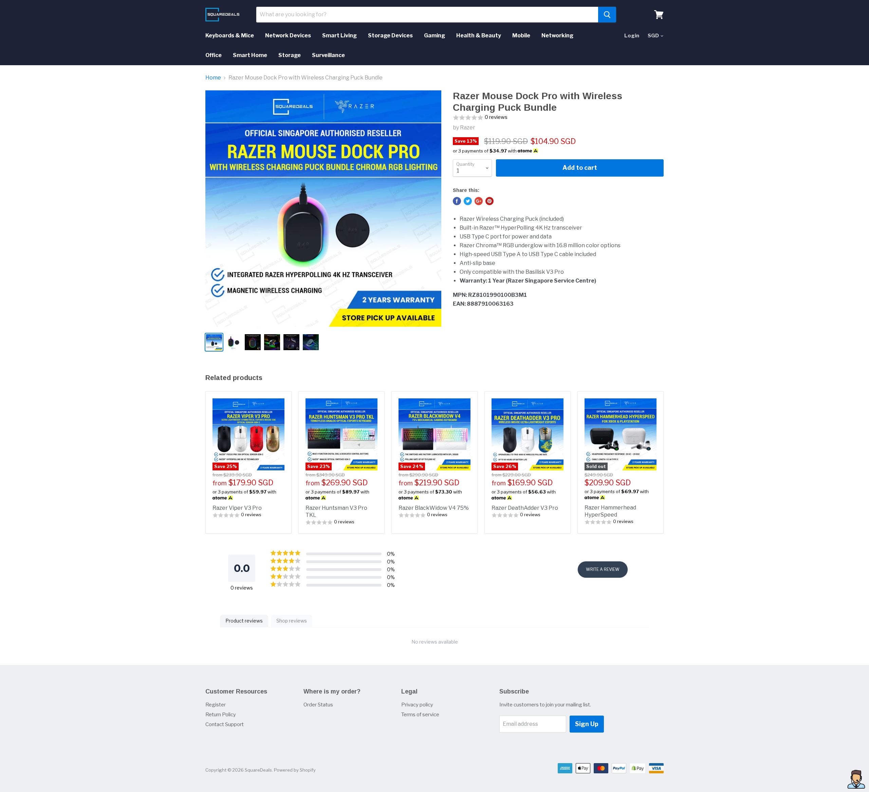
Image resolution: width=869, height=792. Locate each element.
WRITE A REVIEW (603, 569)
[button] (558, 117)
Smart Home (250, 55)
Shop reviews (291, 621)
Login (631, 36)
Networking (557, 35)
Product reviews (244, 621)
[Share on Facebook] (457, 201)
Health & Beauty (478, 35)
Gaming (434, 35)
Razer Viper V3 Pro (237, 508)
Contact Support (224, 724)
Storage (289, 55)
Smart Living (339, 35)
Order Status (318, 705)
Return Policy (220, 715)
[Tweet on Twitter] (468, 201)
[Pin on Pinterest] (489, 201)
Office (213, 55)
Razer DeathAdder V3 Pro (525, 508)
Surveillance (328, 55)
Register (215, 705)
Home (213, 78)
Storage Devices (390, 35)
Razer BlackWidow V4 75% (434, 508)
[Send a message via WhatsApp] (856, 779)
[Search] (607, 14)
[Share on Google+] (479, 201)
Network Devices (288, 35)
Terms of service (420, 715)
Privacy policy (417, 705)
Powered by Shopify (295, 770)
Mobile (521, 35)
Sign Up (586, 723)
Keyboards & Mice (229, 35)
